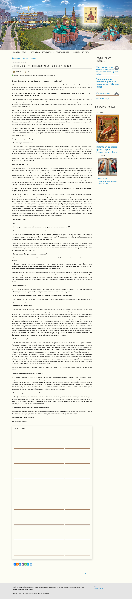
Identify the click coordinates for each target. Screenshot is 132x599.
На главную (16, 58)
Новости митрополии (29, 58)
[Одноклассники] (17, 564)
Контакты (85, 52)
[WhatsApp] (25, 564)
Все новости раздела (84, 573)
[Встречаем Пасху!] (107, 93)
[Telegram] (31, 564)
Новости (16, 52)
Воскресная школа (62, 52)
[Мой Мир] (20, 564)
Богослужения (47, 52)
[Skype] (28, 564)
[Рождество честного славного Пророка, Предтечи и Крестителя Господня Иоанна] (107, 128)
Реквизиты (76, 52)
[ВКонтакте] (15, 564)
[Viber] (23, 564)
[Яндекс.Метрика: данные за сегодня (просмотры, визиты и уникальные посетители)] (99, 587)
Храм (24, 52)
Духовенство (34, 52)
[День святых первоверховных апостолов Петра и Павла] (107, 166)
